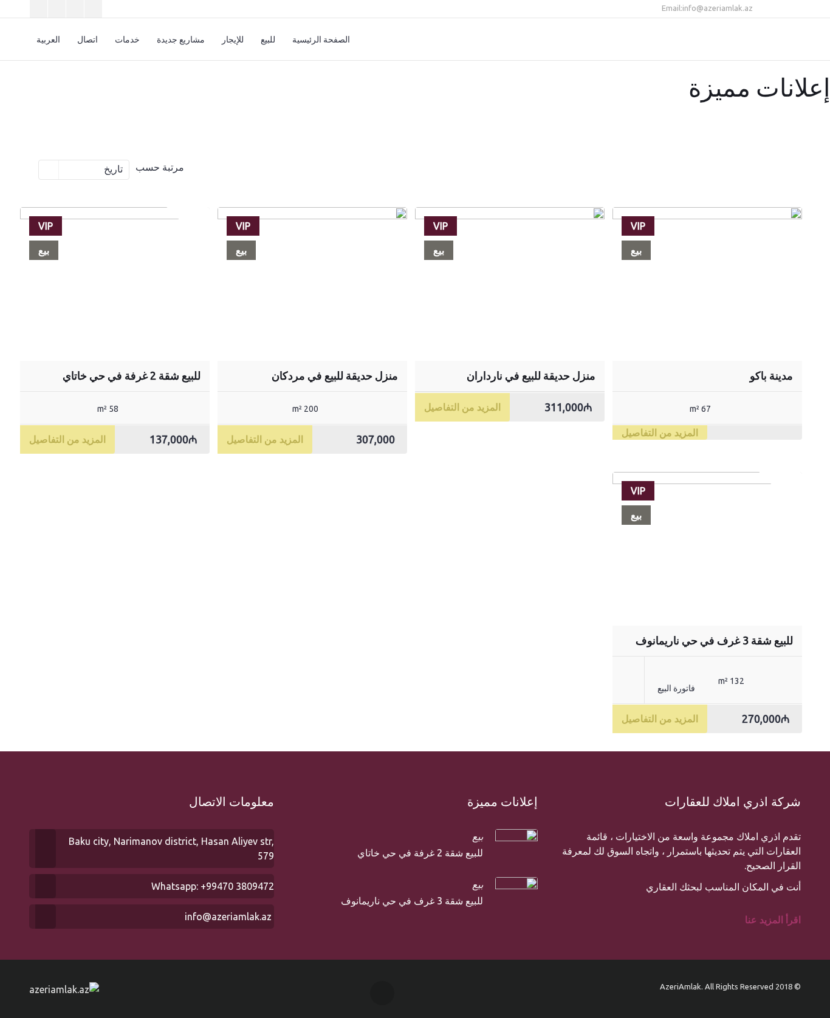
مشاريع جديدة (181, 39)
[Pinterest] (57, 9)
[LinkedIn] (75, 9)
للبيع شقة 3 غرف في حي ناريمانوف (714, 640)
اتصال (87, 39)
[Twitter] (38, 9)
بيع (477, 836)
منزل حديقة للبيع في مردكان (335, 375)
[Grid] (230, 168)
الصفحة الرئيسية (321, 39)
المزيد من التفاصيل (660, 432)
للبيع (268, 39)
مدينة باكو (771, 375)
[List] (213, 168)
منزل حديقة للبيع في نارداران (531, 375)
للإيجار (233, 39)
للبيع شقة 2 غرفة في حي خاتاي (132, 375)
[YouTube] (93, 9)
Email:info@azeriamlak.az (708, 8)
